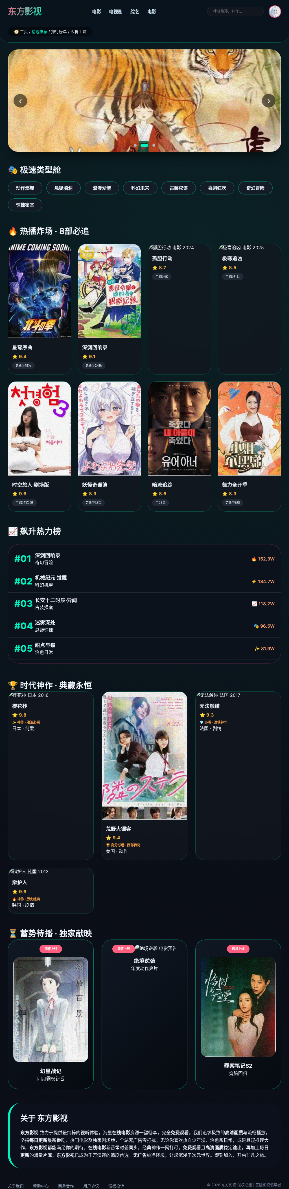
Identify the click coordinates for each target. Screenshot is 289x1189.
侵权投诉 (116, 1186)
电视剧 (115, 11)
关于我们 (16, 1186)
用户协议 (91, 1186)
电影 (96, 11)
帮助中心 (41, 1186)
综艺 (134, 11)
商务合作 (66, 1186)
